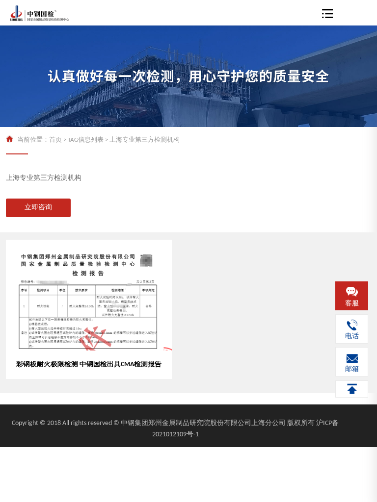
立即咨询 (38, 207)
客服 (352, 303)
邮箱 (352, 369)
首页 (55, 140)
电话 (352, 336)
